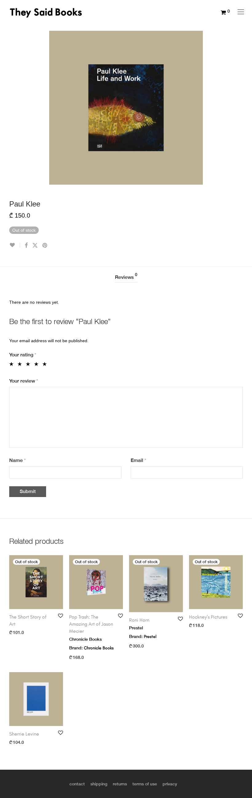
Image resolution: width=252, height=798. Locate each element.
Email (138, 460)
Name (17, 460)
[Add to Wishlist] (14, 245)
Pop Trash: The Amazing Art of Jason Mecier (91, 624)
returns (120, 783)
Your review (23, 381)
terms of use (144, 783)
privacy (170, 783)
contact (77, 783)
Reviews (126, 276)
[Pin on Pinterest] (45, 246)
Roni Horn (139, 620)
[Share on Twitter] (35, 246)
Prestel (150, 636)
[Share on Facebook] (26, 246)
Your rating (22, 355)
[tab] (126, 277)
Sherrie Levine (24, 734)
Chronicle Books (99, 648)
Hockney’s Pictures (208, 617)
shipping (98, 783)
